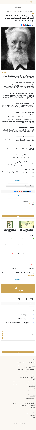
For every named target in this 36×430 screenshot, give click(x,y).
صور (32, 334)
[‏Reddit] (19, 191)
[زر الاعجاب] (33, 176)
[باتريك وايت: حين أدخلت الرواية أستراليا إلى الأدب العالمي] (29, 240)
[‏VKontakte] (17, 191)
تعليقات (6, 303)
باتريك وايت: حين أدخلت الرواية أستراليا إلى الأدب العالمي (29, 244)
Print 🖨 (4, 72)
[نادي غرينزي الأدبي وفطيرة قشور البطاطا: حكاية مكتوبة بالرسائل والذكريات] (31, 323)
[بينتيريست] (24, 25)
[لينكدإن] (26, 25)
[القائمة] (1, 2)
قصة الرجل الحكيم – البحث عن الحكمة (22, 318)
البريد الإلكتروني (31, 268)
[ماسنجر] (21, 25)
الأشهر (30, 303)
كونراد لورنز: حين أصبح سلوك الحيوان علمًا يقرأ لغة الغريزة (7, 244)
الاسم (32, 265)
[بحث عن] (34, 2)
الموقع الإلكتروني (14, 268)
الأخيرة (18, 303)
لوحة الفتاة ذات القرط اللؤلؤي (23, 314)
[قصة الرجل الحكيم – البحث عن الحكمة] (31, 319)
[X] (28, 25)
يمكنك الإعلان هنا (18, 6)
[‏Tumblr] (24, 191)
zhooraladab (25, 201)
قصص (32, 337)
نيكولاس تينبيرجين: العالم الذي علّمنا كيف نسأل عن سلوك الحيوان (18, 245)
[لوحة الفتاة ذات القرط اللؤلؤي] (31, 316)
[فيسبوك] (30, 25)
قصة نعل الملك (26, 310)
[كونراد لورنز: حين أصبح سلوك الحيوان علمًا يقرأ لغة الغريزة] (7, 240)
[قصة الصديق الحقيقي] (31, 308)
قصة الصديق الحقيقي (25, 307)
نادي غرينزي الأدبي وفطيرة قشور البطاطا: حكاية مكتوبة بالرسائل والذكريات (17, 322)
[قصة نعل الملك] (31, 312)
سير (30, 11)
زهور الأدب (31, 187)
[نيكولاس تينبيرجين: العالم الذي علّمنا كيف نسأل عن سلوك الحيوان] (18, 240)
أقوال (32, 335)
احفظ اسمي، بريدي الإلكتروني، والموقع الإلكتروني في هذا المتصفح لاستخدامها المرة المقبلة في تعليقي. (18, 272)
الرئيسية (32, 11)
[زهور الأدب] (29, 2)
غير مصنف (32, 338)
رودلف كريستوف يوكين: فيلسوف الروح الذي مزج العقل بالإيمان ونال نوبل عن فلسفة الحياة (19, 185)
